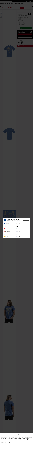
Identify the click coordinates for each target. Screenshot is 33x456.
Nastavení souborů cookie (17, 441)
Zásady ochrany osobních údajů (6, 442)
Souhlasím (8, 453)
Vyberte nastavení (25, 453)
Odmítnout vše (16, 453)
